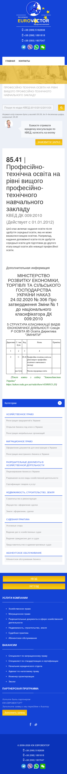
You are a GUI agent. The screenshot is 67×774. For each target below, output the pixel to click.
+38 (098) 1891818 (34, 35)
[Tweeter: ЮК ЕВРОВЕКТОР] (36, 724)
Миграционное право (19, 613)
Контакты (24, 60)
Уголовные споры (14, 525)
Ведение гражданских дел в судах (22, 538)
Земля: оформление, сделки (20, 511)
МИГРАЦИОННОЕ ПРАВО (19, 441)
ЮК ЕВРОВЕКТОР (33, 14)
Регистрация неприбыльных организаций (25, 433)
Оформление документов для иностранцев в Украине (31, 447)
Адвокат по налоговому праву (24, 671)
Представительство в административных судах (28, 544)
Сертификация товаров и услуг (21, 484)
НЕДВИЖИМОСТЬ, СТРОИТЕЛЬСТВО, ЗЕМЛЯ (30, 492)
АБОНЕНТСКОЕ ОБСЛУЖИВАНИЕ (24, 552)
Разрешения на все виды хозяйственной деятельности (32, 477)
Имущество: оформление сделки (22, 504)
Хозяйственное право (20, 608)
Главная (10, 60)
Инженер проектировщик (21, 676)
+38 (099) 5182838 (34, 30)
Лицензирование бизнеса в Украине (23, 471)
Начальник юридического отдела (25, 666)
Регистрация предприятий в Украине (23, 420)
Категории (11, 403)
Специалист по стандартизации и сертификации (33, 660)
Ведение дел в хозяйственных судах (23, 531)
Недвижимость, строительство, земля (28, 627)
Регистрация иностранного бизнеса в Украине (27, 453)
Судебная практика (18, 632)
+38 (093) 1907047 (34, 40)
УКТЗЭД (34, 586)
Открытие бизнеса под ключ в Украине (24, 426)
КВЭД (34, 578)
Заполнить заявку (14, 712)
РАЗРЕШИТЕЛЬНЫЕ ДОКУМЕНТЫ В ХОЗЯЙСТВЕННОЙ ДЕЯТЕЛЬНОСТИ (25, 463)
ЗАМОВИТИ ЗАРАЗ (48, 142)
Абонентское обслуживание (23, 637)
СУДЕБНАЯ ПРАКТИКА (17, 519)
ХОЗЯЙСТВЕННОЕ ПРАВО (20, 414)
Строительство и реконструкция (21, 498)
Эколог (12, 681)
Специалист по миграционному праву (28, 655)
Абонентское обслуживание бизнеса (23, 559)
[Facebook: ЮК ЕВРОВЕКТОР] (31, 724)
